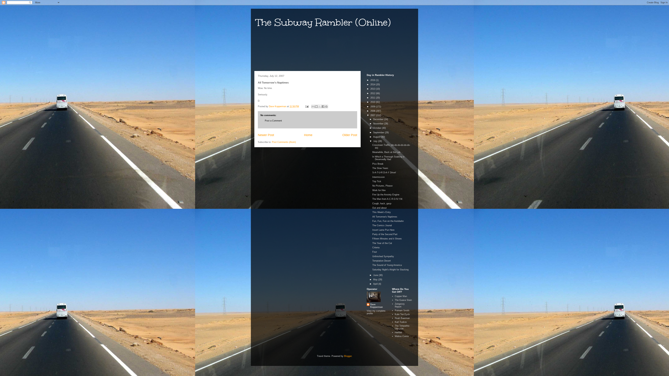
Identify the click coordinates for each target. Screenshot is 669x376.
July (375, 141)
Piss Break (377, 164)
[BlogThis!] (316, 106)
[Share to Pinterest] (326, 106)
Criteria (375, 247)
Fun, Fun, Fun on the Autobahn (388, 221)
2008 (373, 111)
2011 (373, 97)
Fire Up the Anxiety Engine (385, 194)
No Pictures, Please (382, 185)
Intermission (378, 177)
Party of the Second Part (384, 234)
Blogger (348, 356)
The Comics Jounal (382, 225)
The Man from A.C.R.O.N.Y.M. (387, 199)
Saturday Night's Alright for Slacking (390, 269)
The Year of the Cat (382, 243)
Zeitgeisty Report (400, 305)
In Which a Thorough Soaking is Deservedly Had (388, 158)
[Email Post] (306, 106)
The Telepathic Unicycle (402, 327)
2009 (373, 106)
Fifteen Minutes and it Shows (387, 238)
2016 (373, 80)
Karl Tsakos (401, 322)
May (375, 279)
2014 (373, 84)
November (378, 123)
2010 (373, 102)
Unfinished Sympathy (383, 256)
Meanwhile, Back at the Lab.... (387, 152)
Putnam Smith (402, 310)
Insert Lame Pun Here (383, 230)
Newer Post (266, 135)
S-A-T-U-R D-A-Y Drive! (384, 172)
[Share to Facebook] (323, 106)
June (376, 275)
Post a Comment (273, 120)
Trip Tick (376, 181)
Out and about (379, 208)
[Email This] (313, 106)
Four (374, 252)
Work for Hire (379, 190)
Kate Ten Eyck (402, 314)
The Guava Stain (403, 300)
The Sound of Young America (387, 265)
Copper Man (401, 296)
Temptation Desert (381, 260)
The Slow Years (380, 168)
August (377, 137)
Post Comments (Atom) (284, 142)
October (377, 128)
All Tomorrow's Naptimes (384, 216)
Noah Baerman (402, 318)
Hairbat (398, 332)
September (379, 132)
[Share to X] (319, 106)
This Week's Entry (381, 212)
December (378, 119)
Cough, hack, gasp (381, 203)
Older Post (349, 135)
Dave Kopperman (376, 305)
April (375, 284)
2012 (373, 93)
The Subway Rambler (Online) (323, 22)
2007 (373, 115)
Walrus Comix (402, 336)
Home (308, 135)
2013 (373, 89)
